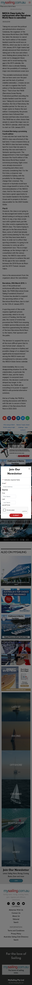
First (3, 493)
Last (3, 499)
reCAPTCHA (6, 505)
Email (4, 483)
